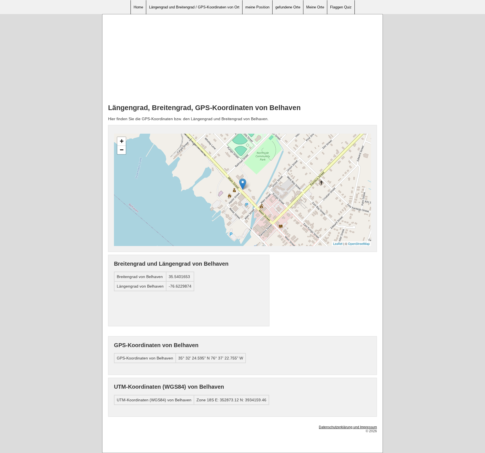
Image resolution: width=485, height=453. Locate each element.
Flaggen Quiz (341, 7)
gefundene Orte (287, 7)
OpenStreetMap (359, 243)
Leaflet (337, 243)
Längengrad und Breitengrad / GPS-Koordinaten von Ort (194, 7)
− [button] (121, 149)
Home (138, 7)
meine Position (257, 7)
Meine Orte (315, 7)
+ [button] (121, 141)
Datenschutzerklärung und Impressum (348, 427)
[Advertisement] (242, 59)
